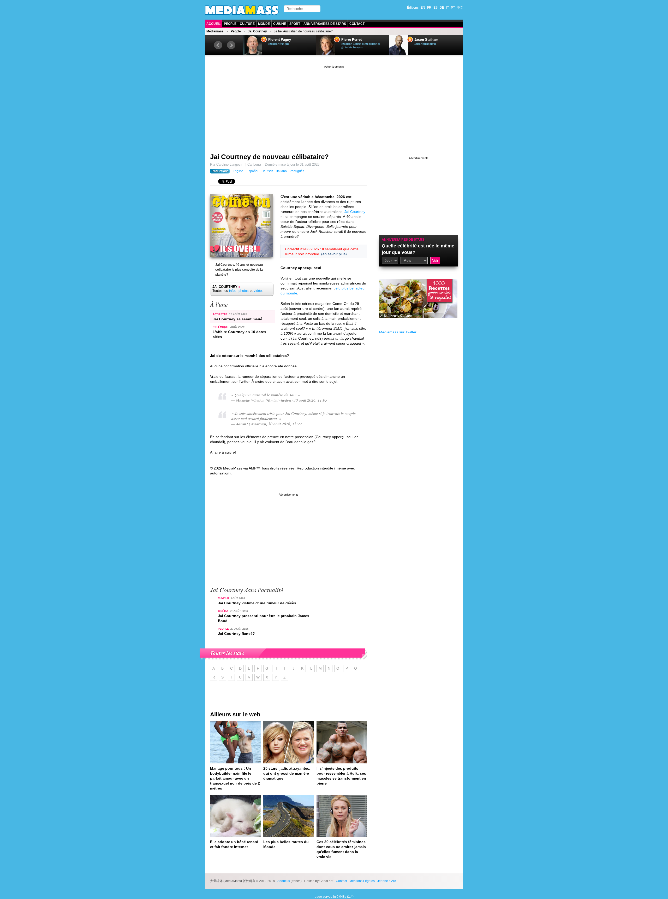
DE (442, 7)
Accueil (213, 24)
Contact (357, 24)
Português (297, 171)
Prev (218, 45)
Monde (264, 24)
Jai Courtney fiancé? (236, 633)
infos (232, 291)
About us (283, 881)
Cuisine (279, 24)
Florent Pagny (279, 40)
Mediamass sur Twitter (397, 332)
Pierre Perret (351, 40)
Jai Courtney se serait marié (237, 319)
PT (453, 7)
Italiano (281, 171)
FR (429, 7)
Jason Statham (426, 40)
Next (231, 45)
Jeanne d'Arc (386, 881)
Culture (247, 24)
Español (252, 171)
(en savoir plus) (334, 254)
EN (423, 7)
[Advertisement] (334, 105)
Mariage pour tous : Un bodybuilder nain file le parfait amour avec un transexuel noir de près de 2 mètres (235, 778)
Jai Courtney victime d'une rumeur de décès (257, 603)
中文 (460, 7)
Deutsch (267, 171)
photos (243, 291)
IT (447, 7)
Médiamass (215, 31)
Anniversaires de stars (324, 24)
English (238, 171)
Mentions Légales (362, 881)
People (230, 24)
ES (435, 7)
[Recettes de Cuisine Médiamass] (418, 322)
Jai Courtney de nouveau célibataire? (269, 157)
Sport (294, 24)
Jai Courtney (257, 31)
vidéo (258, 291)
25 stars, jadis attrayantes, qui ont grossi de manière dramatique (286, 773)
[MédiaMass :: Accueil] (242, 10)
